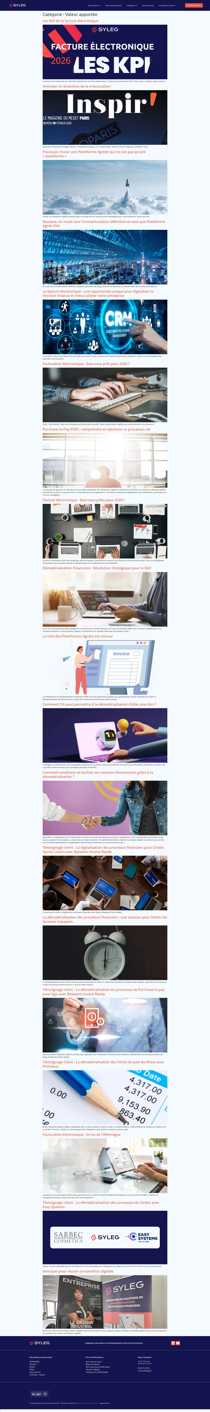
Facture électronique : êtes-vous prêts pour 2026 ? (84, 500)
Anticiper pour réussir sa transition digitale (78, 1271)
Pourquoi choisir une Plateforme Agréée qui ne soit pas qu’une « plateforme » (94, 153)
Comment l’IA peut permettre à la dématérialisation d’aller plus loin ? (99, 704)
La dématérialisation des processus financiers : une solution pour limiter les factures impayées (105, 919)
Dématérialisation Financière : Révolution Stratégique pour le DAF (97, 568)
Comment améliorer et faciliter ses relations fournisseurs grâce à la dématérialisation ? (98, 774)
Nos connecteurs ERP (113, 5)
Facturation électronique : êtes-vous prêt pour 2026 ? (86, 363)
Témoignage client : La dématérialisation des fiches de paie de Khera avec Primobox (103, 1064)
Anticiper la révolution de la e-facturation (77, 86)
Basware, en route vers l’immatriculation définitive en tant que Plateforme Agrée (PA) (104, 223)
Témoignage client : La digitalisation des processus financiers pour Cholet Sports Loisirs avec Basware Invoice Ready (103, 849)
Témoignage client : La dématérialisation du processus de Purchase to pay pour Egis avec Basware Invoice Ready (104, 991)
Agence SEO (95, 1403)
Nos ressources (148, 5)
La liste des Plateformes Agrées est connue (78, 636)
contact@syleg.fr (145, 1371)
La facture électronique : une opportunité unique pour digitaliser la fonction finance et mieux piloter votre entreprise (98, 293)
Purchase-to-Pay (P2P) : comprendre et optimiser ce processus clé (96, 429)
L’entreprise (130, 5)
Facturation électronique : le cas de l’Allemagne (82, 1134)
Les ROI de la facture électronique (70, 20)
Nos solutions (93, 5)
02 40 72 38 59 (144, 1368)
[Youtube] (178, 1343)
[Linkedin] (173, 1343)
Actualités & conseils (166, 5)
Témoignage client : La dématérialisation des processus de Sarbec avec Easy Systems (101, 1204)
